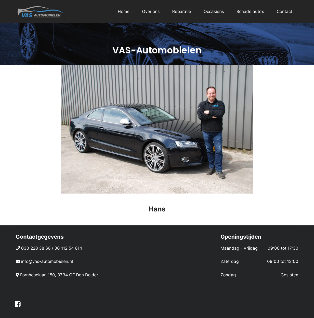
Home (124, 11)
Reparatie (181, 11)
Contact (284, 11)
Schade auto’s (250, 11)
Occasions (214, 11)
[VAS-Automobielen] (40, 11)
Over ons (151, 11)
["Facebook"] (17, 304)
